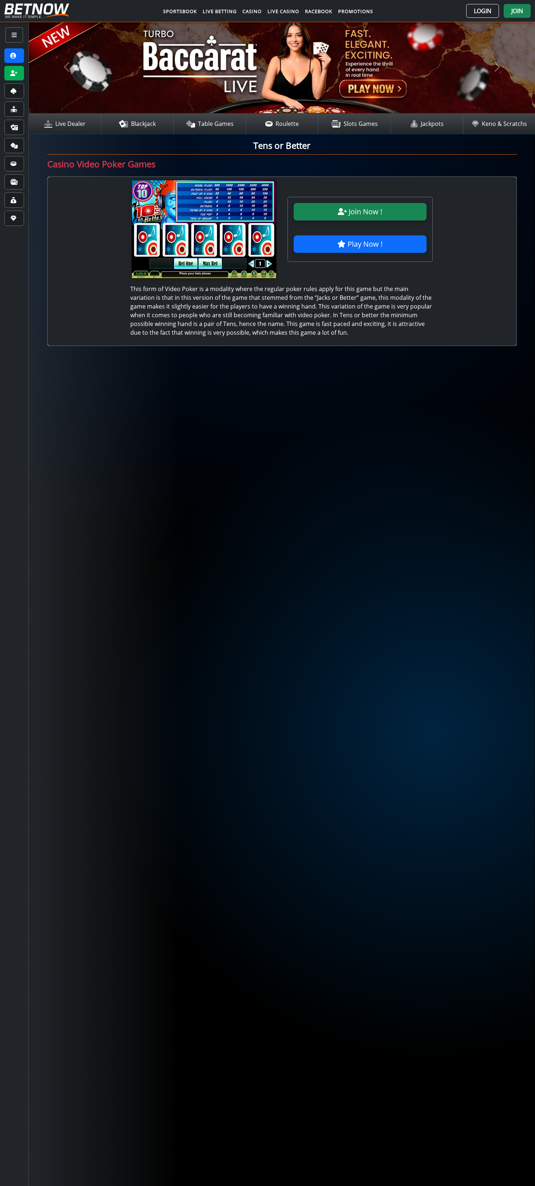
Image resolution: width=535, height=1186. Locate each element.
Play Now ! (364, 244)
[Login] (14, 55)
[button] (482, 11)
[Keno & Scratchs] (14, 218)
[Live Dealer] (14, 109)
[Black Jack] (14, 127)
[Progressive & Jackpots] (14, 200)
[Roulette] (14, 163)
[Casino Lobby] (14, 91)
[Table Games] (14, 145)
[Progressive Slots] (14, 182)
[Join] (14, 73)
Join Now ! (364, 211)
